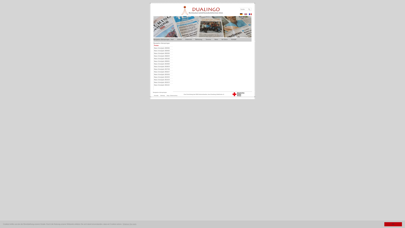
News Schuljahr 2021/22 (162, 58)
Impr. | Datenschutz (172, 95)
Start (172, 39)
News (216, 39)
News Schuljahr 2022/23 (162, 56)
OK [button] (393, 224)
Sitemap (162, 95)
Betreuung (198, 39)
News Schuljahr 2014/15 (162, 77)
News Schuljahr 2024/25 (162, 51)
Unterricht (188, 39)
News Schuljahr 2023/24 (162, 53)
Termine (208, 39)
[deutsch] (242, 14)
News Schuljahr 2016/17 (162, 72)
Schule (179, 39)
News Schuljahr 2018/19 (162, 66)
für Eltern (225, 39)
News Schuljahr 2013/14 (162, 80)
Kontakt (233, 39)
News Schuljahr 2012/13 (162, 82)
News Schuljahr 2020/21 (162, 61)
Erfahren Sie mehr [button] (129, 224)
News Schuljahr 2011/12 (161, 85)
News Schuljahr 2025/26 (162, 48)
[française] (250, 14)
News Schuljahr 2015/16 (162, 74)
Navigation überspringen (161, 39)
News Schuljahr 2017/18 (162, 69)
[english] (246, 14)
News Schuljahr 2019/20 (162, 64)
